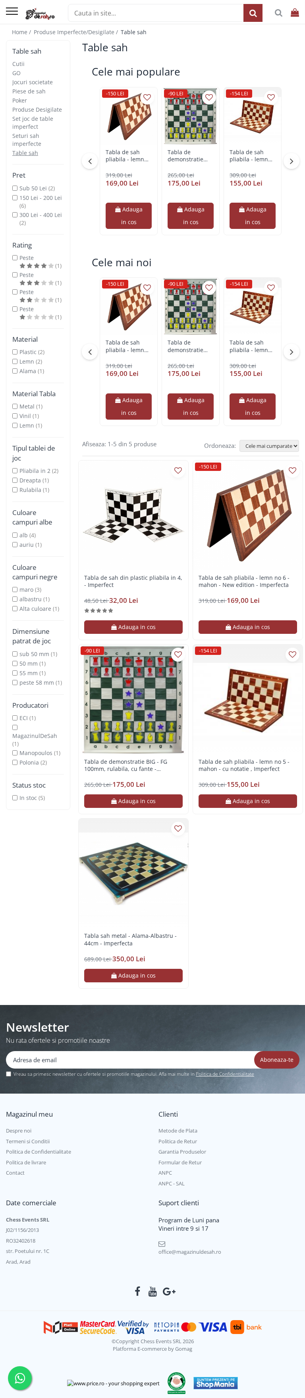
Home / (22, 32)
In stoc (28, 798)
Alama (27, 371)
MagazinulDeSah (34, 736)
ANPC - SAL (171, 1183)
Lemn (26, 361)
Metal (27, 406)
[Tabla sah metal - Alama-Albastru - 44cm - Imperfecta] (133, 873)
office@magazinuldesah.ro (189, 1251)
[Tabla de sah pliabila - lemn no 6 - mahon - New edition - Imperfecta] (128, 116)
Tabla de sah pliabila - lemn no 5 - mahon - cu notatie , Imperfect (249, 156)
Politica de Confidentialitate (225, 1074)
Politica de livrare (26, 1162)
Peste (26, 257)
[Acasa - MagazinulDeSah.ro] (40, 14)
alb (23, 535)
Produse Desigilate (37, 109)
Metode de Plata (177, 1130)
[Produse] (12, 12)
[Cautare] (253, 13)
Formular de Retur (180, 1162)
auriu (26, 544)
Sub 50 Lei (33, 188)
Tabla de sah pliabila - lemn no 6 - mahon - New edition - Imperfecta (125, 156)
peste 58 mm (36, 682)
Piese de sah (29, 91)
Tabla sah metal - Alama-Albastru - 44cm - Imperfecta (130, 939)
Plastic (28, 352)
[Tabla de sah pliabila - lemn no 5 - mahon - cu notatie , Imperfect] (252, 116)
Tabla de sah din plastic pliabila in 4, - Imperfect (133, 581)
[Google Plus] (168, 1291)
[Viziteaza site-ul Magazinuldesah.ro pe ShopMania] (215, 1383)
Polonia (29, 762)
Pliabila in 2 (34, 470)
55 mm (28, 673)
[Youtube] (153, 1291)
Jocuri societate (32, 82)
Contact (15, 1172)
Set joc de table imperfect (32, 122)
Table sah (25, 153)
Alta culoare (35, 608)
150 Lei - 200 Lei (40, 197)
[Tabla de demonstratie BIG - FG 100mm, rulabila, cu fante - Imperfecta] (190, 116)
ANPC (165, 1172)
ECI (23, 718)
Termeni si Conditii (28, 1141)
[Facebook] (138, 1291)
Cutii (18, 64)
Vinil (25, 416)
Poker (19, 100)
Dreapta (30, 480)
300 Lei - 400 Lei (40, 215)
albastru (30, 599)
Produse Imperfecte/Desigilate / (77, 32)
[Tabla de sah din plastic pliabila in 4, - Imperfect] (133, 515)
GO (16, 73)
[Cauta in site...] (278, 12)
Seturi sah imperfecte (26, 139)
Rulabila (30, 490)
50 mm (28, 663)
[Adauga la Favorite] (147, 98)
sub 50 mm (34, 654)
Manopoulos (35, 753)
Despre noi (18, 1130)
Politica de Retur (177, 1141)
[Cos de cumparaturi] (295, 12)
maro (26, 589)
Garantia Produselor (182, 1151)
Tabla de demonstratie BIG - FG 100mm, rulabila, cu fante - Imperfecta (190, 156)
